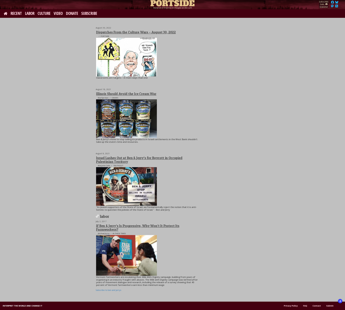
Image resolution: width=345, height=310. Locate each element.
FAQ (305, 305)
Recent (16, 13)
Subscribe (89, 13)
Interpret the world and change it (22, 305)
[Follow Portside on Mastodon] (332, 6)
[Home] (172, 2)
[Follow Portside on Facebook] (332, 3)
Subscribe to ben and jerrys (108, 290)
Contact (317, 305)
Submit (330, 305)
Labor (29, 13)
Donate (72, 13)
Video (58, 13)
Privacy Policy (291, 305)
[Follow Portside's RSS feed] (337, 6)
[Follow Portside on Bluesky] (337, 3)
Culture (44, 13)
